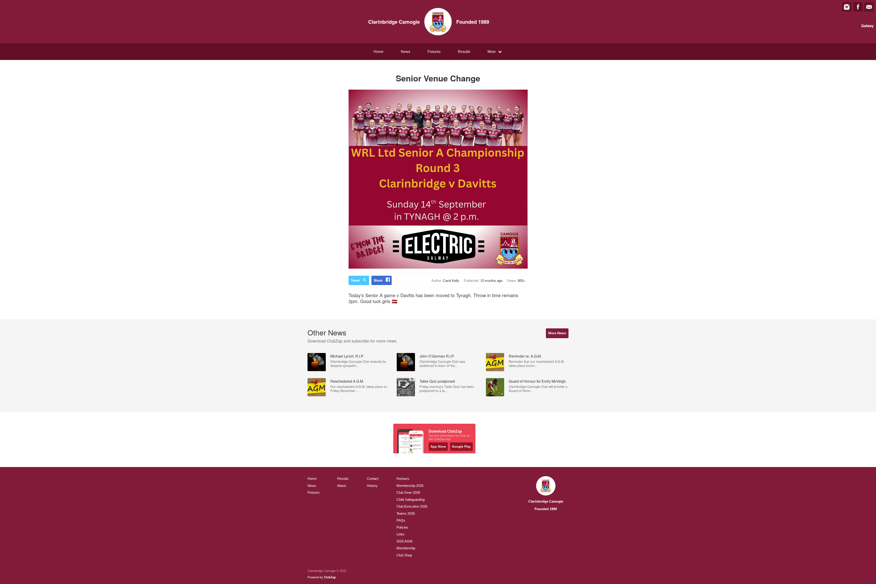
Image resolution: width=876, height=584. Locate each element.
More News (557, 333)
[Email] (869, 7)
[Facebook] (858, 7)
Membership (405, 548)
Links (400, 534)
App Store (438, 446)
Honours (402, 478)
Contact (372, 478)
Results (464, 52)
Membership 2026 (409, 486)
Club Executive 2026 (411, 506)
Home (378, 52)
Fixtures (434, 52)
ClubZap (330, 577)
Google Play (461, 446)
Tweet (355, 280)
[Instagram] (846, 7)
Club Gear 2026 (408, 492)
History (372, 486)
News (405, 52)
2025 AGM (404, 541)
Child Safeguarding (410, 499)
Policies (402, 527)
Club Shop (404, 555)
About (341, 486)
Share (378, 280)
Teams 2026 (405, 513)
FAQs (400, 520)
